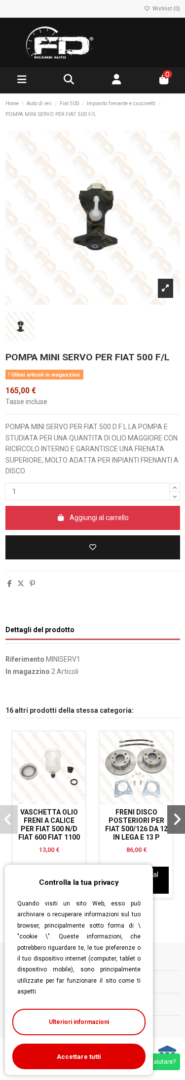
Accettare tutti (79, 1056)
